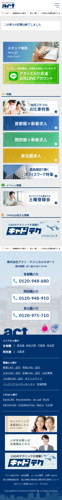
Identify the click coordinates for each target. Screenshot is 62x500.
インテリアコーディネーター (19, 384)
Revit (46, 399)
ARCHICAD (10, 405)
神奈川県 (31, 345)
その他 (49, 405)
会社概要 (25, 475)
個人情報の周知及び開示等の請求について (40, 479)
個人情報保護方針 (11, 479)
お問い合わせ (51, 475)
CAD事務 (47, 373)
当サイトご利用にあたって (26, 484)
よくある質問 (37, 475)
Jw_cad (37, 399)
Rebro (40, 405)
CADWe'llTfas (26, 405)
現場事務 (42, 384)
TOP (7, 13)
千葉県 (41, 345)
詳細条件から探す (19, 13)
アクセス (44, 484)
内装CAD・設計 (31, 367)
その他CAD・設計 (13, 378)
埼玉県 (50, 345)
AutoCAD (8, 399)
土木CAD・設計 (12, 373)
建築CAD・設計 (12, 367)
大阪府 (20, 351)
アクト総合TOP (12, 475)
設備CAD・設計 (31, 373)
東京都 (20, 345)
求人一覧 (33, 13)
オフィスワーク (33, 378)
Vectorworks (23, 399)
